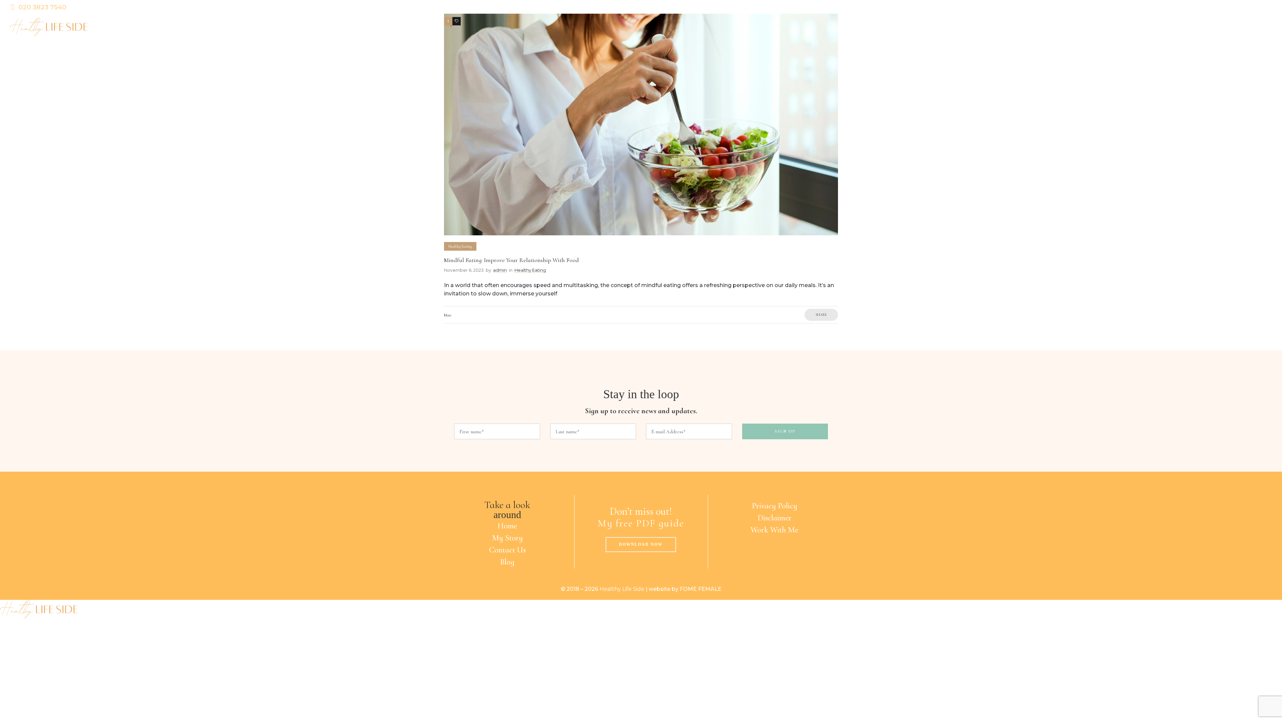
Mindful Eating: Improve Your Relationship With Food (511, 260)
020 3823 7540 (42, 7)
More (447, 315)
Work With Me (774, 530)
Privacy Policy (774, 506)
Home (985, 26)
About (1018, 26)
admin (500, 270)
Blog (1181, 26)
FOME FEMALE (700, 589)
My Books (1219, 26)
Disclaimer (775, 518)
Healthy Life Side (622, 589)
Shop (1257, 26)
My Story (507, 538)
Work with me (1134, 26)
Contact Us (507, 550)
